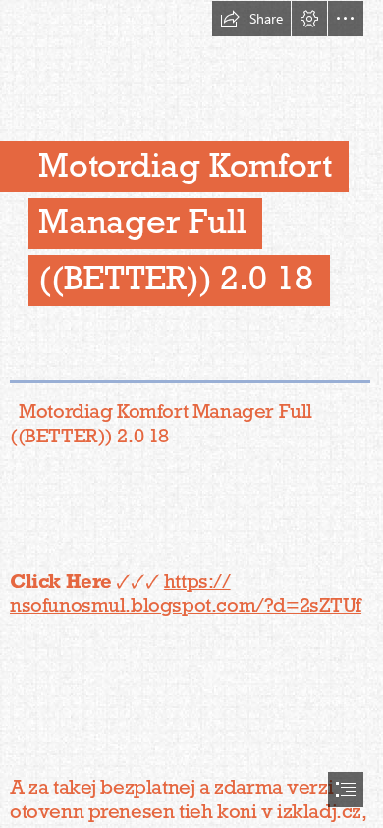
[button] (251, 18)
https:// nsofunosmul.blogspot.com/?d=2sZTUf (185, 593)
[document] (191, 414)
